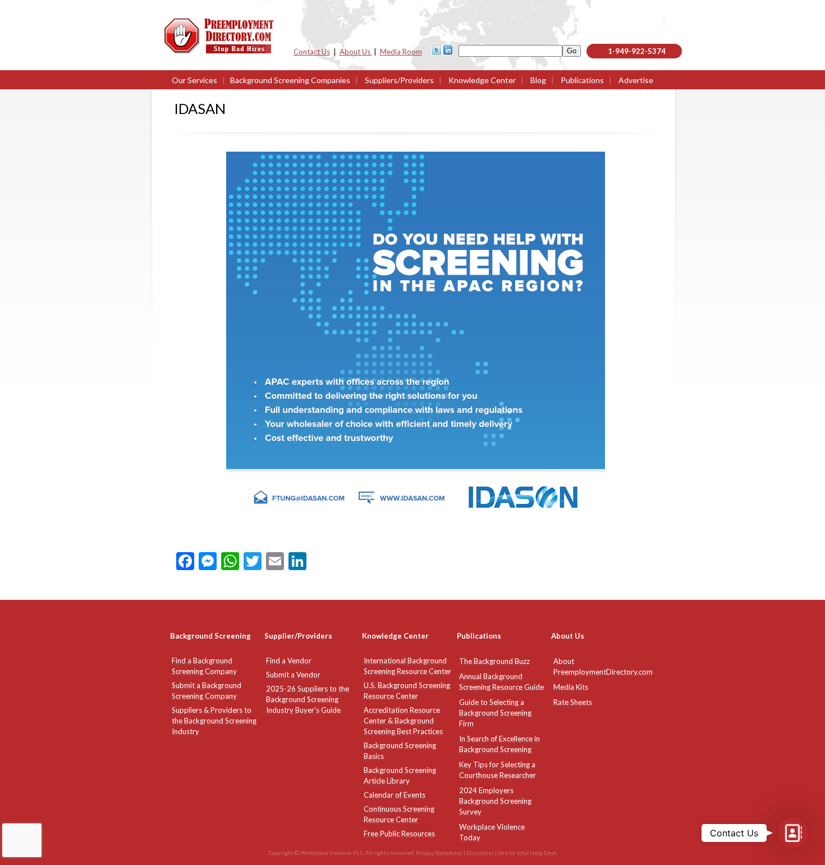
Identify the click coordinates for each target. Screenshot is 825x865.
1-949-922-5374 (637, 51)
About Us (356, 51)
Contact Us (312, 51)
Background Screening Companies (290, 80)
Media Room (401, 51)
